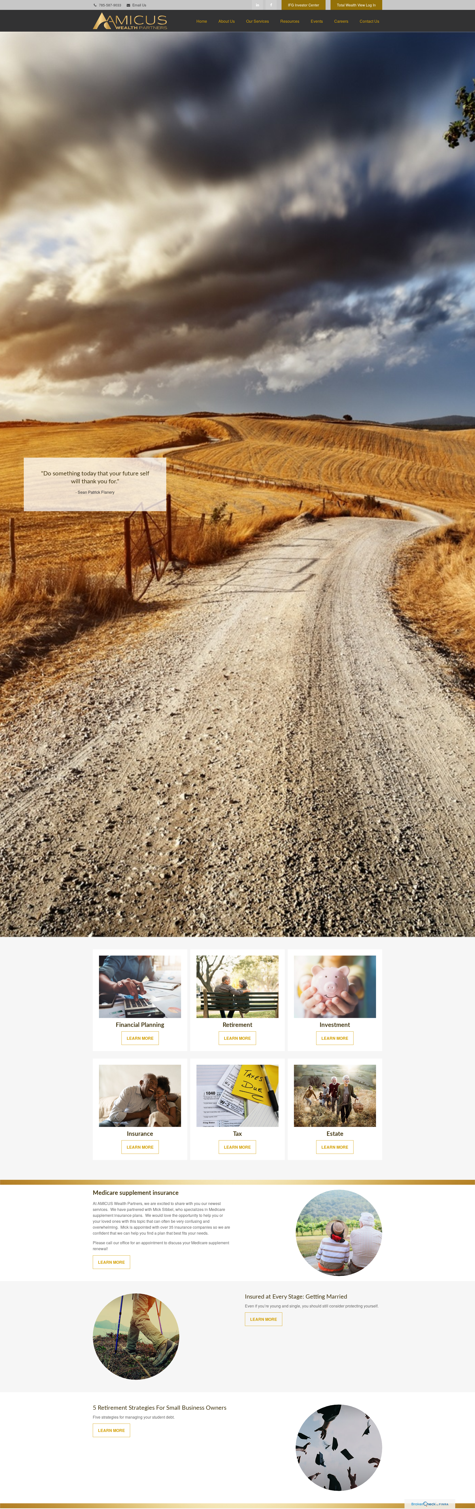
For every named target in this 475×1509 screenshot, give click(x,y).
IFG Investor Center (303, 4)
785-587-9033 (110, 4)
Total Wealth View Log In (356, 4)
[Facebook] (271, 5)
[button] (201, 21)
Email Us (139, 4)
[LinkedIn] (257, 5)
